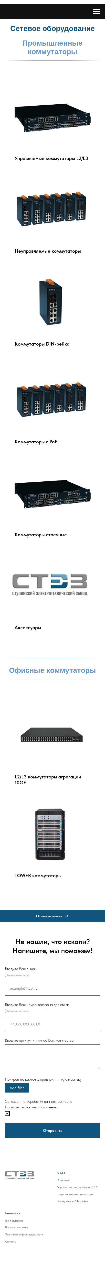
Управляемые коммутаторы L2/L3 (77, 1187)
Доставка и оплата (16, 1227)
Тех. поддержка (14, 1220)
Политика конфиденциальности (24, 1234)
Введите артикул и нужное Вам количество (39, 1040)
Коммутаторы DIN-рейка (72, 1201)
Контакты (10, 1241)
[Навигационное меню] (96, 11)
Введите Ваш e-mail (20, 968)
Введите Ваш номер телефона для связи (37, 1004)
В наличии (63, 1180)
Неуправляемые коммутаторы (75, 1194)
